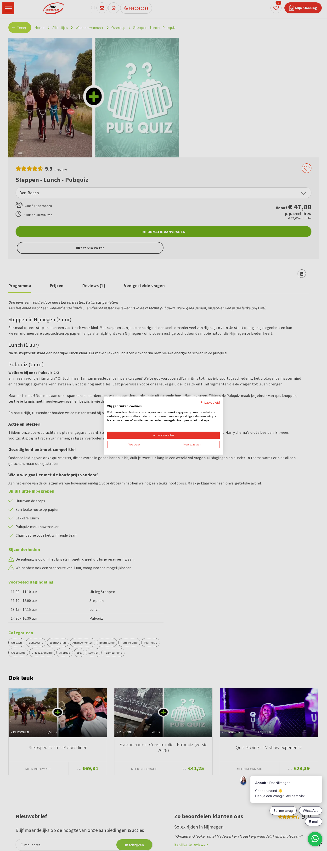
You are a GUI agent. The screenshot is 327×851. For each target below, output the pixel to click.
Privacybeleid (210, 402)
